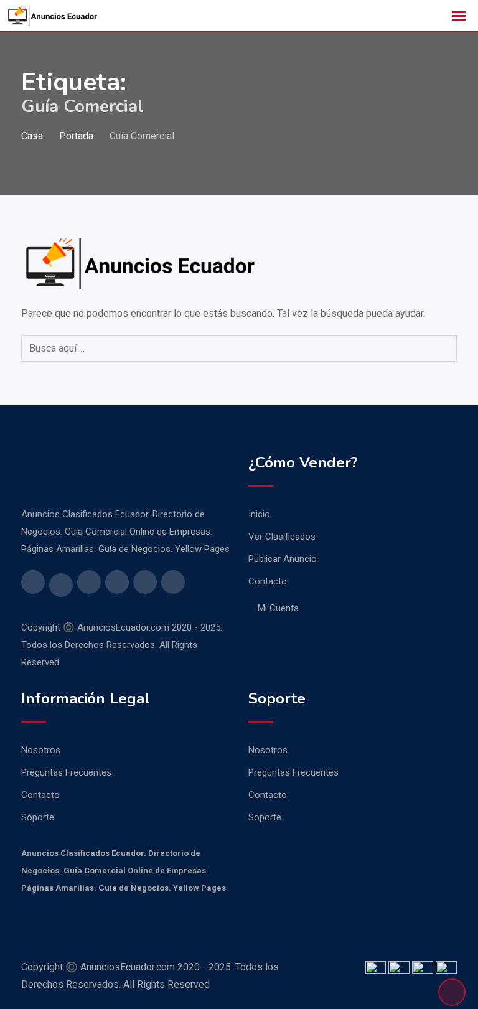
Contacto (267, 581)
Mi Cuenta (278, 608)
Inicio (259, 514)
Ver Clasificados (282, 536)
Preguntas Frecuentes (66, 772)
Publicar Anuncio (282, 559)
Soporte (37, 817)
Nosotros (40, 750)
